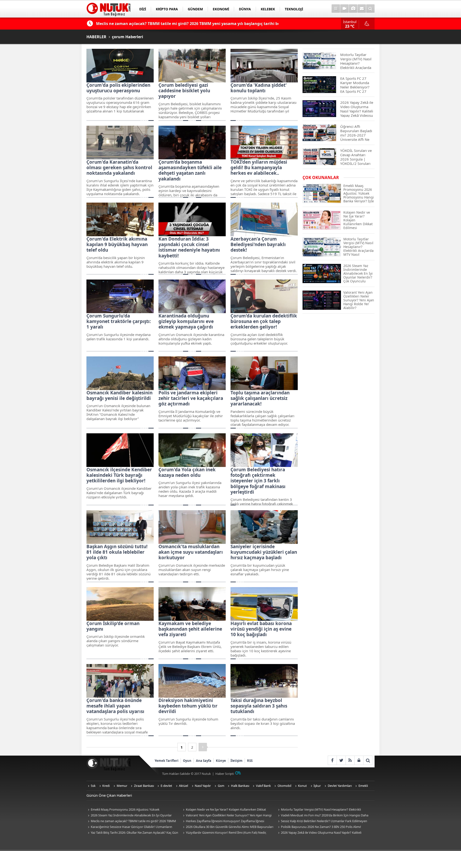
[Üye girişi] (358, 760)
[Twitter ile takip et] (341, 760)
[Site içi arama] (370, 8)
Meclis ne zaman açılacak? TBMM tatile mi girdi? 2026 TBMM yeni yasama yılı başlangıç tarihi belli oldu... (131, 821)
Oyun (187, 760)
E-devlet (166, 785)
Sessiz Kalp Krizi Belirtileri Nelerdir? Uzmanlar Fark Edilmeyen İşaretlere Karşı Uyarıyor (322, 821)
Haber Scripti (224, 773)
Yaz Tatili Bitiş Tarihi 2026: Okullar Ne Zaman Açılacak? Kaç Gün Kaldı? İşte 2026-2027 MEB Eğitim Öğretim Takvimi (132, 832)
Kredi (106, 785)
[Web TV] (344, 8)
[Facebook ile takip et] (332, 760)
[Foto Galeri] (353, 8)
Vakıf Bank (263, 785)
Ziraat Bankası (144, 785)
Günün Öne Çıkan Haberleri (109, 795)
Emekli (363, 785)
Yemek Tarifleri (166, 760)
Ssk (93, 785)
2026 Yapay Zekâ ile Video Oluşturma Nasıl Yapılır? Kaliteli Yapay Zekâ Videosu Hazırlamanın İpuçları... (319, 832)
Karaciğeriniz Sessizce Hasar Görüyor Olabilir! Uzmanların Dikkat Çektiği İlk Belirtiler (129, 827)
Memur (122, 785)
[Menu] (336, 8)
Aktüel (183, 785)
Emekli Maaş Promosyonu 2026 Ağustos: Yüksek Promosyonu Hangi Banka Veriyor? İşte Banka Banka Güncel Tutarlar (129, 809)
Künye (221, 760)
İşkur (317, 785)
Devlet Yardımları (340, 785)
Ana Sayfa (203, 760)
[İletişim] (362, 8)
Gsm (221, 785)
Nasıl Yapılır (203, 785)
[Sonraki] (203, 747)
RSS (250, 760)
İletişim (236, 760)
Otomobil (284, 785)
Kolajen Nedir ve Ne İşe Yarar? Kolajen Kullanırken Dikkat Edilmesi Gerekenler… (224, 809)
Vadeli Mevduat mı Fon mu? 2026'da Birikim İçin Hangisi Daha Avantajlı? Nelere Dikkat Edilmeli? (322, 815)
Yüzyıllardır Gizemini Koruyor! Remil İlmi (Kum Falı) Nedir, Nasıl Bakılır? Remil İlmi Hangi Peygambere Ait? (224, 832)
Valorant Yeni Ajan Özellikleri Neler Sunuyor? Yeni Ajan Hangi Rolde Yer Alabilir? (227, 815)
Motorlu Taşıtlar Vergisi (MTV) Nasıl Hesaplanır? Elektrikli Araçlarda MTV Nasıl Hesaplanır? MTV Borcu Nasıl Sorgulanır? (320, 809)
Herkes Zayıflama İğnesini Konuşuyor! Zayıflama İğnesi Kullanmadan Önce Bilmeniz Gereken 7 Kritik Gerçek (223, 821)
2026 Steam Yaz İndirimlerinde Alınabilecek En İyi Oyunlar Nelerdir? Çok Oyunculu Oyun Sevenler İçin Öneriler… (129, 815)
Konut (302, 785)
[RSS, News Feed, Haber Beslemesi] (350, 760)
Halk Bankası (240, 785)
